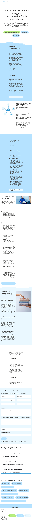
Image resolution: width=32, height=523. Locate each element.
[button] (16, 451)
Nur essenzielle (20, 515)
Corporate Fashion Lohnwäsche (22, 497)
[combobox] (16, 429)
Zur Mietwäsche (16, 35)
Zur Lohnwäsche (25, 32)
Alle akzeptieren (12, 515)
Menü (28, 1)
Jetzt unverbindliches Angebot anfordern (11, 32)
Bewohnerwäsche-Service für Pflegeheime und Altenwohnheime (13, 500)
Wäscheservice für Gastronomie (7, 497)
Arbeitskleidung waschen (23, 490)
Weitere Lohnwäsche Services (12, 480)
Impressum (4, 521)
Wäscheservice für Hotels (16, 483)
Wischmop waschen (5, 483)
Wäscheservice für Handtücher (7, 487)
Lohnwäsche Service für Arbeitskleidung (9, 490)
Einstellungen (27, 515)
